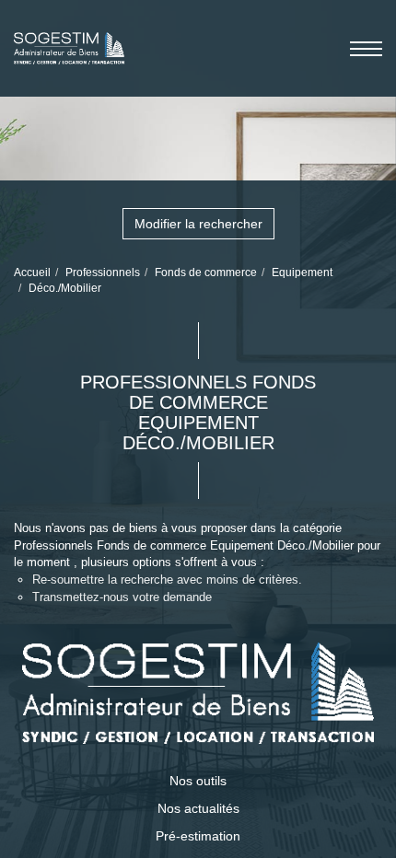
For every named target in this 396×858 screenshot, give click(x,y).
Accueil (32, 272)
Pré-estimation (198, 836)
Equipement (302, 272)
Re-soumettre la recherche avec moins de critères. (167, 579)
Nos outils (198, 780)
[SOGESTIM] (69, 40)
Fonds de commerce (206, 272)
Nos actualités (198, 808)
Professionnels (102, 272)
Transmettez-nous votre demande (122, 597)
